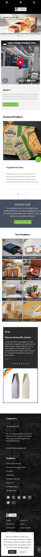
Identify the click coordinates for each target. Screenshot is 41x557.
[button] (18, 35)
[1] (20, 23)
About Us (24, 520)
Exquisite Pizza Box (15, 167)
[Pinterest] (24, 497)
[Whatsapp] (8, 502)
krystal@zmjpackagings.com (16, 448)
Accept (22, 552)
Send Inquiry (25, 528)
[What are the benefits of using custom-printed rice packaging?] (20, 385)
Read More (8, 104)
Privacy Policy (23, 547)
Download (10, 528)
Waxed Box (10, 475)
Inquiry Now (20, 222)
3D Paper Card (11, 490)
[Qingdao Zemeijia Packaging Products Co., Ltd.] (20, 9)
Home (8, 520)
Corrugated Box (11, 487)
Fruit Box (9, 471)
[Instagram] (30, 497)
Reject (12, 552)
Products (10, 524)
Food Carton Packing (13, 464)
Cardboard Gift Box (13, 479)
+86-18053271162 (12, 426)
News (22, 524)
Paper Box (9, 483)
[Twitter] (13, 497)
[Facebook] (8, 497)
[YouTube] (19, 497)
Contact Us (10, 531)
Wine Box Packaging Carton (15, 467)
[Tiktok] (13, 502)
